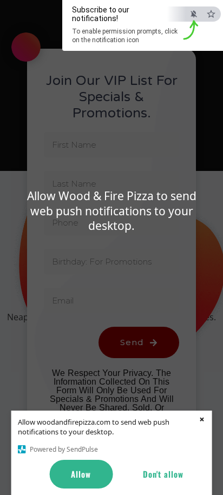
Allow (81, 474)
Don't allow (163, 474)
